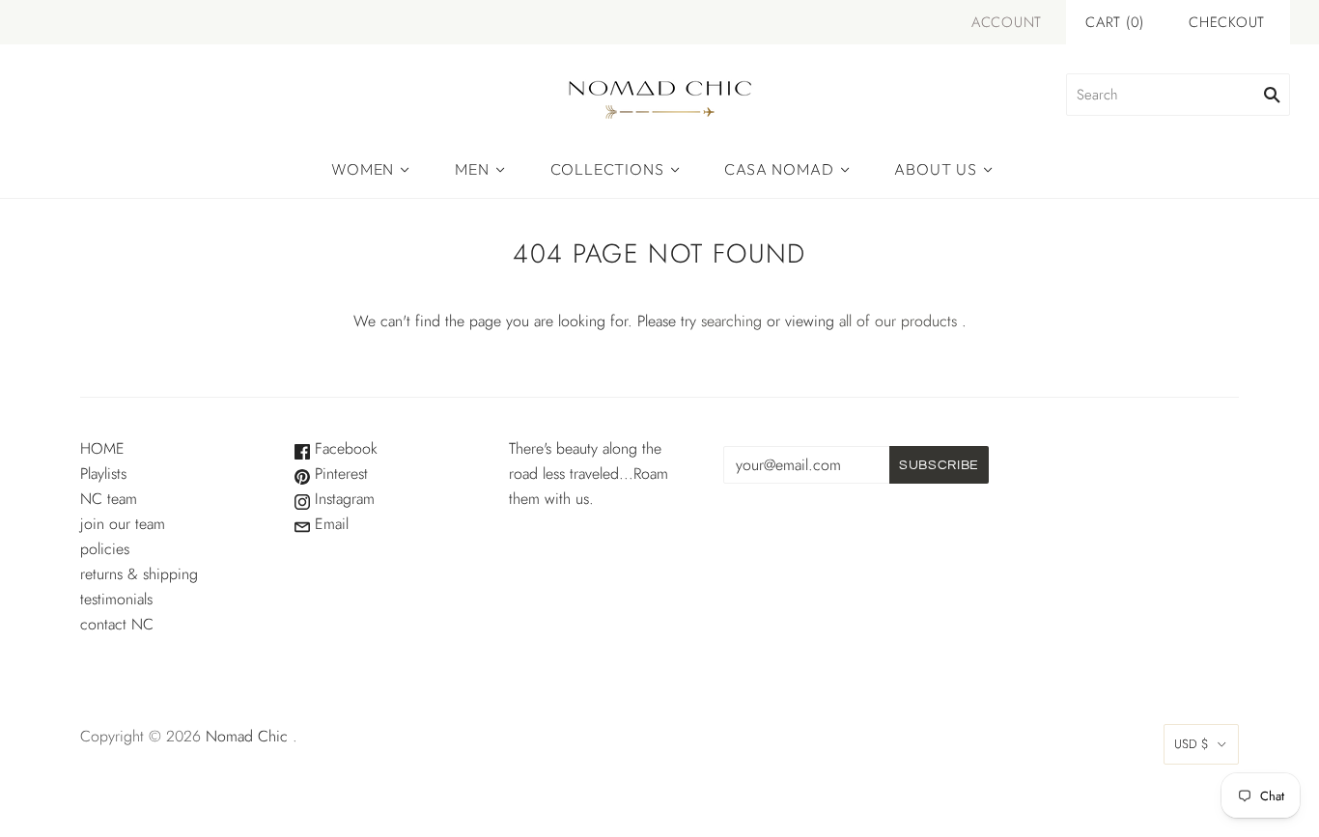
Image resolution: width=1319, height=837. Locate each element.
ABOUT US (935, 169)
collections (607, 169)
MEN (472, 169)
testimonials (116, 599)
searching (731, 321)
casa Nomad (778, 169)
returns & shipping (139, 574)
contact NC (117, 624)
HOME (102, 448)
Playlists (103, 473)
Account (1006, 22)
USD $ (1191, 744)
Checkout (1227, 22)
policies (104, 549)
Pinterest (339, 473)
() (1114, 22)
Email (329, 524)
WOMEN (362, 169)
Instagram (342, 499)
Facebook (344, 448)
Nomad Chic (247, 736)
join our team (122, 524)
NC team (108, 499)
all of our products (898, 321)
